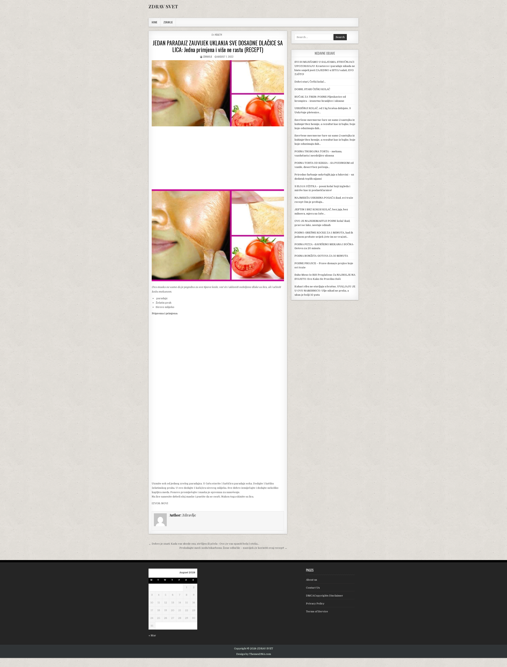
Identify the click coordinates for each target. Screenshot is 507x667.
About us (311, 579)
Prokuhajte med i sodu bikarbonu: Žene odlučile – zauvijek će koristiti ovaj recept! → (233, 547)
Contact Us (313, 587)
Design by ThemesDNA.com (253, 654)
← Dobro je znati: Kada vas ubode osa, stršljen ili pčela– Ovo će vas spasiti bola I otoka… (204, 543)
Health (218, 34)
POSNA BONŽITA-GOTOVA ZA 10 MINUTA (321, 255)
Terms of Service (317, 611)
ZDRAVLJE (168, 22)
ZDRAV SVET (163, 6)
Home (154, 22)
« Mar (152, 635)
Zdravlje (207, 56)
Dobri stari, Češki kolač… (310, 81)
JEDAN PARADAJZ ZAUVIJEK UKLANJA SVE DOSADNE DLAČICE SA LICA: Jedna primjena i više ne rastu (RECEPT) (218, 46)
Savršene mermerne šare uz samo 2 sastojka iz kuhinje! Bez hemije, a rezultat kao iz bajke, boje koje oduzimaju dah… (324, 124)
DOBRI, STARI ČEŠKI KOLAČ (312, 89)
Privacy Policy (315, 603)
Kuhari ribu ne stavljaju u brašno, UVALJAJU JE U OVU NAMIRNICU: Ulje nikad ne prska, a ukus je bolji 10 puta (324, 290)
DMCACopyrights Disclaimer (324, 595)
